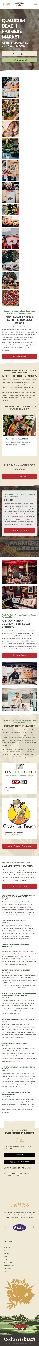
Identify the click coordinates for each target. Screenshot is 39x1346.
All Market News (19, 886)
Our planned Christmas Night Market (16, 970)
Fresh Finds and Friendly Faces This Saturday (18, 1019)
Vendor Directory (19, 476)
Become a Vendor (19, 53)
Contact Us (19, 1155)
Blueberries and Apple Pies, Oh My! (14, 1043)
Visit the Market (19, 60)
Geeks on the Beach (14, 833)
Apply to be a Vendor (19, 1162)
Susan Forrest (11, 788)
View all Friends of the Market (19, 846)
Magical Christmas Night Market (14, 920)
